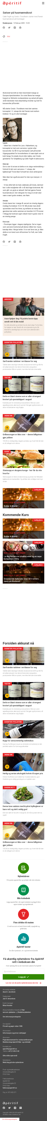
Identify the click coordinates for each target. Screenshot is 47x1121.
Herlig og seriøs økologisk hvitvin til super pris (23, 773)
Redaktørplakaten (24, 1012)
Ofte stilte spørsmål (10, 1055)
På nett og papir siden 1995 (12, 1026)
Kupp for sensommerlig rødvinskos (18, 740)
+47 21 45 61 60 (13, 1051)
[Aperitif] (12, 3)
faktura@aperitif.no (10, 1088)
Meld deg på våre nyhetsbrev (13, 1062)
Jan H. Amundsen (9, 999)
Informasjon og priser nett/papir (14, 1033)
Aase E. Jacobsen (9, 992)
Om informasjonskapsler (12, 1017)
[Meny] (43, 3)
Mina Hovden (7, 1005)
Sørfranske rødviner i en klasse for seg (20, 361)
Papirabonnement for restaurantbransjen (18, 1040)
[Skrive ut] (20, 27)
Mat (8, 36)
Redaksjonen (7, 23)
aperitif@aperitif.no (10, 1049)
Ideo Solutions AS (14, 1114)
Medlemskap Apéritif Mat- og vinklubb (16, 1042)
